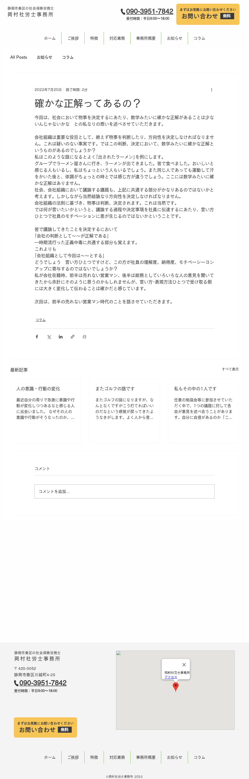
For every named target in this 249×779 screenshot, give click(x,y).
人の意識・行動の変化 (38, 388)
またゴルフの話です (115, 388)
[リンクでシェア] (72, 336)
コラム (68, 57)
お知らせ (44, 57)
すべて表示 (230, 369)
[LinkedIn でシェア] (60, 336)
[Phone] (123, 11)
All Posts (18, 57)
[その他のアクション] (211, 90)
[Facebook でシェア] (37, 336)
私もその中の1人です (195, 388)
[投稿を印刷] (84, 336)
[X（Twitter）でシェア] (48, 336)
